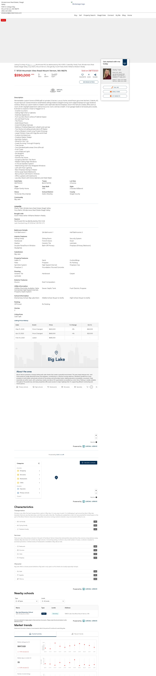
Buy (75, 15)
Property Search (90, 15)
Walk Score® (60, 454)
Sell (80, 15)
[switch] (82, 76)
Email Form (116, 91)
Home (129, 15)
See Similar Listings (89, 82)
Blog (124, 15)
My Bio (118, 15)
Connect (111, 15)
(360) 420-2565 (6, 11)
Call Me (116, 87)
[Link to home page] (78, 4)
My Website (116, 96)
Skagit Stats (101, 15)
